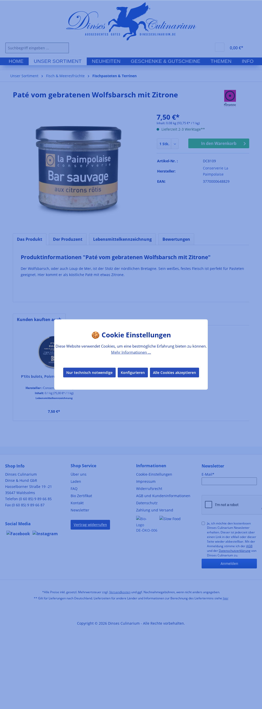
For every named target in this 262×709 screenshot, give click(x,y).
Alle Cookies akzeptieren (174, 372)
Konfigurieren (133, 372)
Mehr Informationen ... (131, 352)
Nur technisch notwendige (89, 372)
